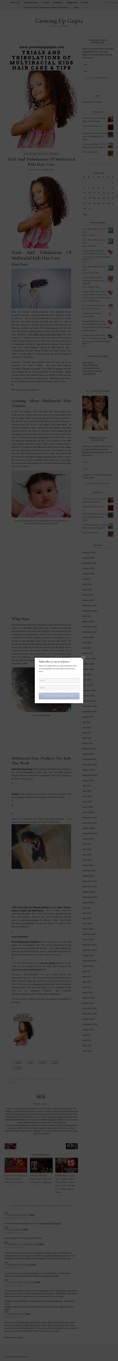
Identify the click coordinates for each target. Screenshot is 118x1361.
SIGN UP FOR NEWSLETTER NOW (59, 696)
